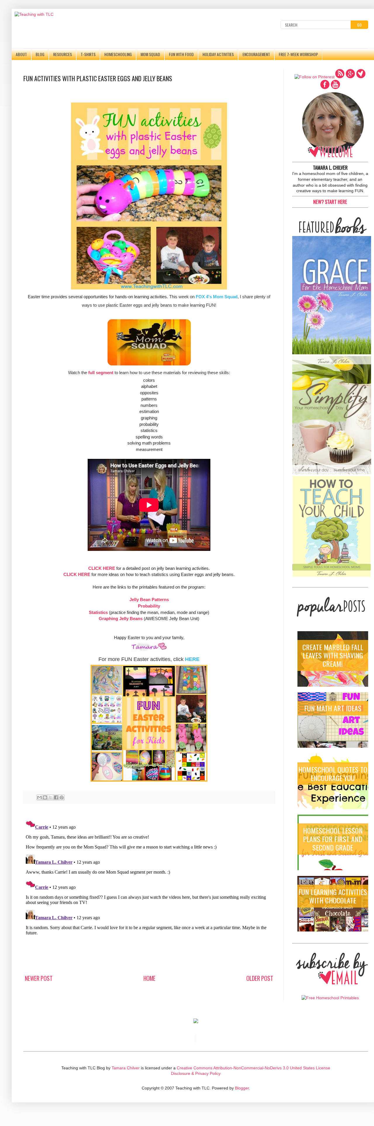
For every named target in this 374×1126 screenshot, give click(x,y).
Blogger (242, 1088)
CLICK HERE (101, 568)
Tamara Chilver (126, 1068)
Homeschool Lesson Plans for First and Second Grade (333, 839)
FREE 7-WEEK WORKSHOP (298, 54)
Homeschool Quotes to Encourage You (332, 773)
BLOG (40, 54)
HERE (192, 659)
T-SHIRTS (88, 54)
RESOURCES (62, 54)
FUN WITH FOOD (181, 54)
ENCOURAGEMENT (256, 54)
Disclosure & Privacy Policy (196, 1073)
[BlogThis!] (45, 797)
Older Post (259, 978)
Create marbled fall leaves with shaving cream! (332, 655)
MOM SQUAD (150, 54)
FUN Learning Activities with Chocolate (332, 895)
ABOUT (21, 54)
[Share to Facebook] (56, 797)
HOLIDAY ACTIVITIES (218, 54)
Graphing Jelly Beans (121, 618)
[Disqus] (149, 890)
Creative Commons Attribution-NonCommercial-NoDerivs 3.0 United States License (253, 1068)
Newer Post (39, 978)
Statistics (98, 612)
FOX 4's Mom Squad (217, 296)
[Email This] (39, 797)
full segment (100, 372)
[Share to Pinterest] (62, 797)
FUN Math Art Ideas (332, 708)
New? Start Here (330, 201)
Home (149, 978)
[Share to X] (50, 797)
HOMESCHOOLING (118, 54)
